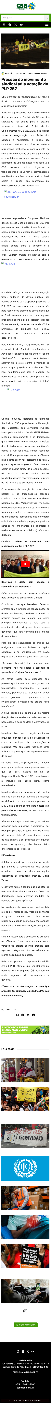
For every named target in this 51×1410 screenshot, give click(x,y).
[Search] (46, 18)
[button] (46, 24)
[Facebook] (9, 24)
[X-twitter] (15, 24)
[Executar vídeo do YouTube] (25, 563)
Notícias (44, 73)
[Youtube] (21, 24)
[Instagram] (3, 24)
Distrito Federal (34, 73)
